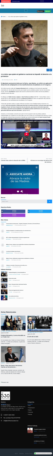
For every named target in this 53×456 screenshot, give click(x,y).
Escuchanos (40, 11)
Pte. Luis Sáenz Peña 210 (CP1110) (12, 417)
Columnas (30, 412)
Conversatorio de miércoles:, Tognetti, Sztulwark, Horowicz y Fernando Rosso (23, 223)
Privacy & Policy (29, 453)
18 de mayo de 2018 (42, 431)
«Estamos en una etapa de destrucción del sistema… (41, 160)
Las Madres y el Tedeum (39, 441)
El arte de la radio (12, 278)
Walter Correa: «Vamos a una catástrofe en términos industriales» (20, 244)
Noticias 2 (8, 239)
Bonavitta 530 (9, 253)
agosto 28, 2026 (4, 332)
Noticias (10, 292)
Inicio (29, 405)
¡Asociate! (48, 11)
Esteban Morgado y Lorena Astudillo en (17, 272)
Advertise (21, 453)
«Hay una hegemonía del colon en (16, 290)
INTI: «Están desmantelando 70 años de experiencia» (17, 237)
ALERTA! (7, 232)
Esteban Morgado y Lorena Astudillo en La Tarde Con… (13, 336)
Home (3, 16)
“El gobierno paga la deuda (40, 429)
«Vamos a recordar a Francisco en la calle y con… (16, 265)
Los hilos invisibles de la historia (13, 251)
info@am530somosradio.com (11, 420)
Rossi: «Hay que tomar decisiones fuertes (18, 284)
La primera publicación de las (40, 435)
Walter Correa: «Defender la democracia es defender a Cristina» (20, 258)
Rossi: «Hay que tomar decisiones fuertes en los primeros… (11, 366)
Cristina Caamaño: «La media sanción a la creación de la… (18, 230)
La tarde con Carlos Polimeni (14, 274)
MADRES (35, 431)
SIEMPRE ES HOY (9, 225)
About (16, 453)
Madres (30, 410)
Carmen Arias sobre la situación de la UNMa (13, 159)
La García (8, 266)
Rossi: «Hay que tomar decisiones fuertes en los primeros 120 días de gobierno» (29, 1)
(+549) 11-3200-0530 (9, 415)
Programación (31, 407)
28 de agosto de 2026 (24, 274)
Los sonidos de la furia (13, 296)
